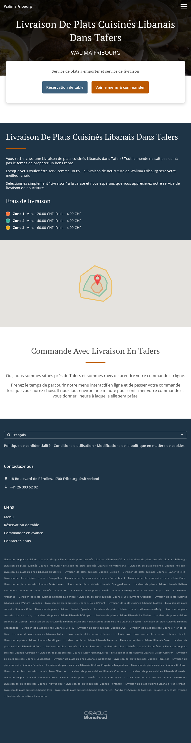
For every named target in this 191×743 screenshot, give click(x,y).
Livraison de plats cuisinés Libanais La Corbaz (123, 615)
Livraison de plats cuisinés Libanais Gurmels (158, 671)
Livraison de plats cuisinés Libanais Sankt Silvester (35, 671)
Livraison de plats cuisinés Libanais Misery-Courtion (142, 652)
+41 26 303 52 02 (24, 487)
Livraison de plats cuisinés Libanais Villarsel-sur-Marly (127, 609)
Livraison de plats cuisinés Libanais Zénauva (90, 640)
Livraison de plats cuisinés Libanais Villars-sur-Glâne (93, 559)
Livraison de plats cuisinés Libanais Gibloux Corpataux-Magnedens (87, 665)
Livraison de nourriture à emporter (26, 696)
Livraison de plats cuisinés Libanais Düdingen (63, 615)
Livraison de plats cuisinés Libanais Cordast (31, 677)
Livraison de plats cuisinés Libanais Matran (135, 603)
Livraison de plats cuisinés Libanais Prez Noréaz (155, 683)
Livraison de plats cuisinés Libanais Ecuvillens (58, 621)
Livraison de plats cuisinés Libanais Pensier (72, 646)
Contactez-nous (17, 540)
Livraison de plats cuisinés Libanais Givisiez (91, 571)
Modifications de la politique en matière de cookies (141, 445)
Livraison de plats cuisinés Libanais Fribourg (157, 559)
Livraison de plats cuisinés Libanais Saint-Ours (156, 578)
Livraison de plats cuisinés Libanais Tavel (159, 634)
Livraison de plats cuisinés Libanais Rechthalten (83, 690)
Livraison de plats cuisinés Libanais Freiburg (31, 565)
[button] (184, 6)
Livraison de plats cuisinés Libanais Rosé (145, 640)
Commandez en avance (23, 532)
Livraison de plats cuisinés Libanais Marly (30, 559)
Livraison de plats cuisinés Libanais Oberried (157, 677)
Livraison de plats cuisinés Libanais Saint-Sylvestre (93, 677)
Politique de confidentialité (27, 445)
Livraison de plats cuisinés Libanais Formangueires (107, 590)
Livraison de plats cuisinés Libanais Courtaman (98, 671)
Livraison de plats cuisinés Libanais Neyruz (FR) (33, 683)
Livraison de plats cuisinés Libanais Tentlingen (32, 640)
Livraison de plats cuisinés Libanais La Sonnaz (47, 596)
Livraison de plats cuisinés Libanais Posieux (157, 565)
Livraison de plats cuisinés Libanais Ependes (63, 609)
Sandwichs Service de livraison (133, 690)
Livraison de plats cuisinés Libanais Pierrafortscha (94, 565)
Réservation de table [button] (65, 87)
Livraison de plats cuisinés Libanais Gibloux (158, 665)
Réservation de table (21, 525)
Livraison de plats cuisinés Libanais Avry (101, 627)
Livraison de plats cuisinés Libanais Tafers (38, 634)
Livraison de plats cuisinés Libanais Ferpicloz (141, 658)
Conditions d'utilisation (74, 445)
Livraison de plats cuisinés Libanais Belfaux (45, 590)
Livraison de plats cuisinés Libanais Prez (28, 690)
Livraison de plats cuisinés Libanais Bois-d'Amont (75, 603)
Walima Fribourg (18, 6)
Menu (9, 517)
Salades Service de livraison (170, 690)
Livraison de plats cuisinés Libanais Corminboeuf (95, 578)
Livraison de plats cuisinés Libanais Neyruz (115, 621)
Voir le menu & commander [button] (120, 87)
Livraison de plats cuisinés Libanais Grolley (48, 627)
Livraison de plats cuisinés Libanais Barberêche (131, 646)
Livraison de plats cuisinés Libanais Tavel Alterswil (99, 634)
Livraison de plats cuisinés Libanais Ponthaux (94, 683)
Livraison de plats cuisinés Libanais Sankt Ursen (33, 584)
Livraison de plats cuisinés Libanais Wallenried (82, 658)
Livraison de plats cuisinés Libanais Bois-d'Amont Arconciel (115, 596)
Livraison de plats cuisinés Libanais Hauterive (32, 571)
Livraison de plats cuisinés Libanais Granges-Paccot (98, 584)
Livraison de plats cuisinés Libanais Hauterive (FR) (154, 571)
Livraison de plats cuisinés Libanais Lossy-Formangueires (74, 652)
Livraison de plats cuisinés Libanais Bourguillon (33, 578)
